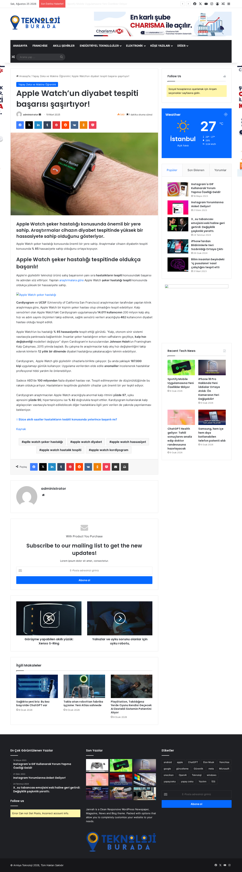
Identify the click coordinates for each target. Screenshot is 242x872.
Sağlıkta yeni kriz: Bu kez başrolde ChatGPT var (33, 703)
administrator (30, 114)
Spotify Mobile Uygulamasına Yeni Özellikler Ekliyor (181, 383)
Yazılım (202, 781)
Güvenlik (198, 768)
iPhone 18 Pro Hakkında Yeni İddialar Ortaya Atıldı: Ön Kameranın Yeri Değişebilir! (114, 3)
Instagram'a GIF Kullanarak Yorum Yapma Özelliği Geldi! (205, 188)
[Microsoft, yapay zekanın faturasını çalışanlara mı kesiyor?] (145, 779)
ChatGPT (193, 762)
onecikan (169, 775)
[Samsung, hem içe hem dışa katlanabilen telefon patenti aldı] (212, 417)
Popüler (172, 170)
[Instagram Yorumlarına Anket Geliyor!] (178, 207)
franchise (224, 762)
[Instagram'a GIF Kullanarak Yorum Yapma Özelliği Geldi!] (178, 189)
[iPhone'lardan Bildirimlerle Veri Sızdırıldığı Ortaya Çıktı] (178, 246)
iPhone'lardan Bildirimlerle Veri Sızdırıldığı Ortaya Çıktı (207, 245)
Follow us (17, 801)
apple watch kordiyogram (109, 450)
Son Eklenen (196, 170)
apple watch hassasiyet (128, 442)
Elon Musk (208, 762)
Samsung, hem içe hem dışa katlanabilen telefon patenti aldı (212, 435)
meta (211, 768)
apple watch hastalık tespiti (61, 450)
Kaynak (21, 429)
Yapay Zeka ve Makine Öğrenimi (51, 76)
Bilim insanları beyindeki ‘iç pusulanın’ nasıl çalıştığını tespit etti (207, 263)
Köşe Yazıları (160, 45)
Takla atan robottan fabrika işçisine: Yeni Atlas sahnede (83, 703)
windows (211, 775)
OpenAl (183, 775)
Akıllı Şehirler (63, 45)
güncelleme (182, 768)
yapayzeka (170, 781)
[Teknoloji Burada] (35, 22)
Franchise (40, 45)
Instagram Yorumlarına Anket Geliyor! (207, 204)
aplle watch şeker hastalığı (43, 442)
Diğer (181, 45)
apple (180, 762)
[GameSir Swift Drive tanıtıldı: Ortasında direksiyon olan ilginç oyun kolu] (97, 765)
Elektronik (134, 45)
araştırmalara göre (71, 280)
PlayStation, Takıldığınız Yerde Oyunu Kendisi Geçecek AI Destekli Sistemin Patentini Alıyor (131, 707)
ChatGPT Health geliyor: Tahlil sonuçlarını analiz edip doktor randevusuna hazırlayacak (180, 438)
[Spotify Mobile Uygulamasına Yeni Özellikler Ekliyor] (181, 367)
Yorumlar (220, 170)
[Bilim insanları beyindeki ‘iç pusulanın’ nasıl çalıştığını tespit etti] (178, 264)
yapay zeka (187, 781)
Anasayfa (20, 45)
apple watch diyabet (87, 442)
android (168, 762)
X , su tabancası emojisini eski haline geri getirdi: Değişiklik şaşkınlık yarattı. (208, 225)
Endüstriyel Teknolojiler (99, 45)
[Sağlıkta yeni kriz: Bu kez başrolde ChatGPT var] (37, 686)
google (167, 768)
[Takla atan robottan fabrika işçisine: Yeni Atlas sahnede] (84, 686)
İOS (213, 781)
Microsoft (224, 768)
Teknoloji (197, 775)
